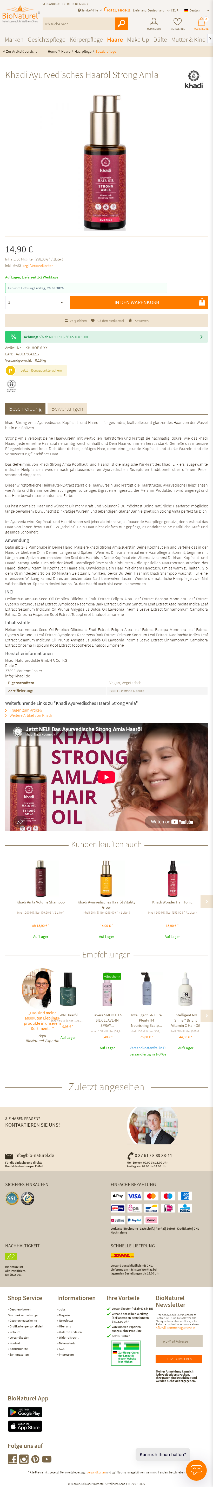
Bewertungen (67, 408)
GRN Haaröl (68, 1014)
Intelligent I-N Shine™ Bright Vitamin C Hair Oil (185, 1020)
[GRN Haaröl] (68, 989)
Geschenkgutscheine (23, 1320)
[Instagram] (24, 1462)
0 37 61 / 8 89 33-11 (153, 1155)
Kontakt (14, 1343)
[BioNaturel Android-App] (32, 1412)
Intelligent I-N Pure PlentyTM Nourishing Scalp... (146, 1020)
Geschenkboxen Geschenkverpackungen (23, 1312)
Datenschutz (66, 1343)
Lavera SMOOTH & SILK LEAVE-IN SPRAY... (107, 1020)
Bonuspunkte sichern (46, 370)
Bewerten (141, 320)
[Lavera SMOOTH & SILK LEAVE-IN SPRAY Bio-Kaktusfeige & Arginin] (107, 989)
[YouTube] (46, 1462)
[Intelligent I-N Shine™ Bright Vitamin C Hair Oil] (185, 989)
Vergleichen (78, 320)
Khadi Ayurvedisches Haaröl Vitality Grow (106, 905)
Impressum (66, 1354)
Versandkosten (19, 1337)
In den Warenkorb (137, 302)
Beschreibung (25, 408)
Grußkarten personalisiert (26, 1326)
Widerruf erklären (70, 1332)
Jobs (61, 1309)
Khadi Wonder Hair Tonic (172, 902)
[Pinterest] (36, 1462)
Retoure (14, 1332)
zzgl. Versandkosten (38, 265)
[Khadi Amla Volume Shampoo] (41, 878)
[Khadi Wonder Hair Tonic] (172, 878)
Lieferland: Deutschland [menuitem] (148, 10)
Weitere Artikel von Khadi (30, 715)
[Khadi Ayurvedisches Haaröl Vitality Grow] (106, 878)
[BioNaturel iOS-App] (32, 1426)
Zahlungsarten (19, 1354)
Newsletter (65, 1320)
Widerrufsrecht (68, 1337)
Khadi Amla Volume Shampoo (41, 902)
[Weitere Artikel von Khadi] (194, 79)
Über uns (64, 1326)
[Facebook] (13, 1462)
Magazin (64, 1315)
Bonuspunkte (18, 1349)
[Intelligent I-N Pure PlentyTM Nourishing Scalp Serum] (146, 989)
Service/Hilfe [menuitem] (89, 10)
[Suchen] (121, 23)
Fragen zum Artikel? (25, 710)
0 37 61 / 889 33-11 (118, 10)
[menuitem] (154, 24)
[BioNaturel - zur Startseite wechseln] (21, 16)
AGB (61, 1349)
